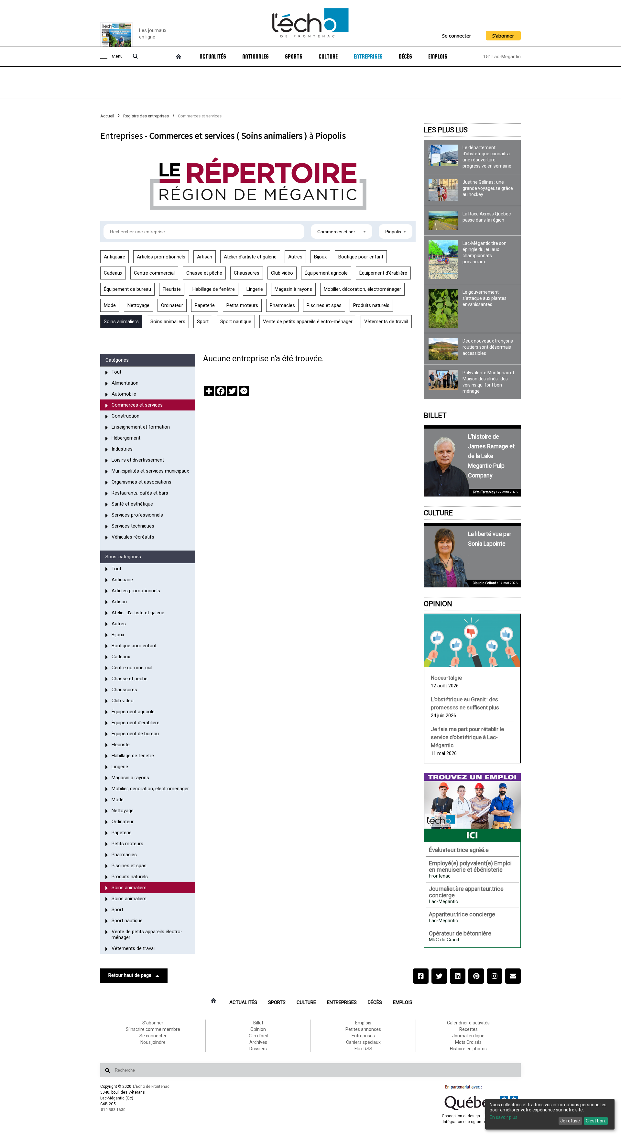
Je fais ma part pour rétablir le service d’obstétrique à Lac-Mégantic (467, 737)
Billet (435, 415)
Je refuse (570, 1120)
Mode (110, 305)
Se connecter (456, 35)
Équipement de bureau (127, 289)
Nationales (255, 56)
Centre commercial (154, 273)
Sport (203, 321)
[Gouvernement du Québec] (481, 1110)
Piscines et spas (324, 305)
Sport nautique (235, 321)
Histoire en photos (468, 1048)
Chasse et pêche (204, 273)
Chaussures (246, 273)
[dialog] (550, 1114)
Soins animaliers (121, 321)
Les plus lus (446, 130)
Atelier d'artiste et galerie (250, 257)
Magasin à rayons (293, 289)
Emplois (437, 56)
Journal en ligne (468, 1035)
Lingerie (254, 289)
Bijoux (320, 257)
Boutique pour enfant (360, 257)
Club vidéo (282, 273)
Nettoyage (138, 305)
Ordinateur (172, 305)
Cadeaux (113, 273)
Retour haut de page (129, 975)
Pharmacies (282, 305)
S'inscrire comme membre (153, 1029)
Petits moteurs (242, 305)
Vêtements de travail (386, 321)
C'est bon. (596, 1120)
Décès (405, 56)
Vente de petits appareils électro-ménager (308, 321)
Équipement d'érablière (383, 273)
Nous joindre (153, 1042)
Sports (293, 56)
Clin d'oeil (258, 1035)
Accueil (107, 116)
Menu (117, 56)
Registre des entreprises (146, 116)
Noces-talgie (446, 677)
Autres (295, 257)
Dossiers (258, 1048)
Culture (328, 56)
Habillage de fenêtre (213, 289)
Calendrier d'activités (468, 1022)
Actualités (213, 56)
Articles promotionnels (161, 257)
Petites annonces (363, 1029)
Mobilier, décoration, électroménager (362, 289)
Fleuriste (172, 289)
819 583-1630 (113, 1110)
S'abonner (503, 35)
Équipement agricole (326, 273)
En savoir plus (504, 1117)
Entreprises (368, 56)
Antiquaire (114, 257)
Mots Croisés (468, 1042)
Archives (258, 1042)
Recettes (468, 1029)
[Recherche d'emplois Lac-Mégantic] (472, 807)
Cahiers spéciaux (363, 1042)
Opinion (438, 604)
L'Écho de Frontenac (151, 1086)
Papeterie (205, 305)
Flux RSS (363, 1048)
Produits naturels (371, 305)
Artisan (204, 257)
